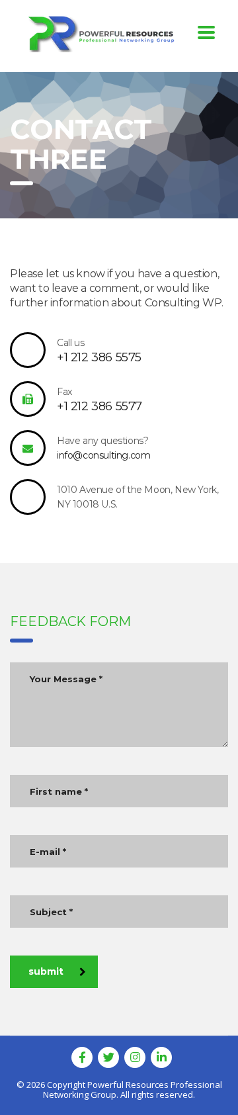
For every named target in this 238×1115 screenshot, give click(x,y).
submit (45, 971)
